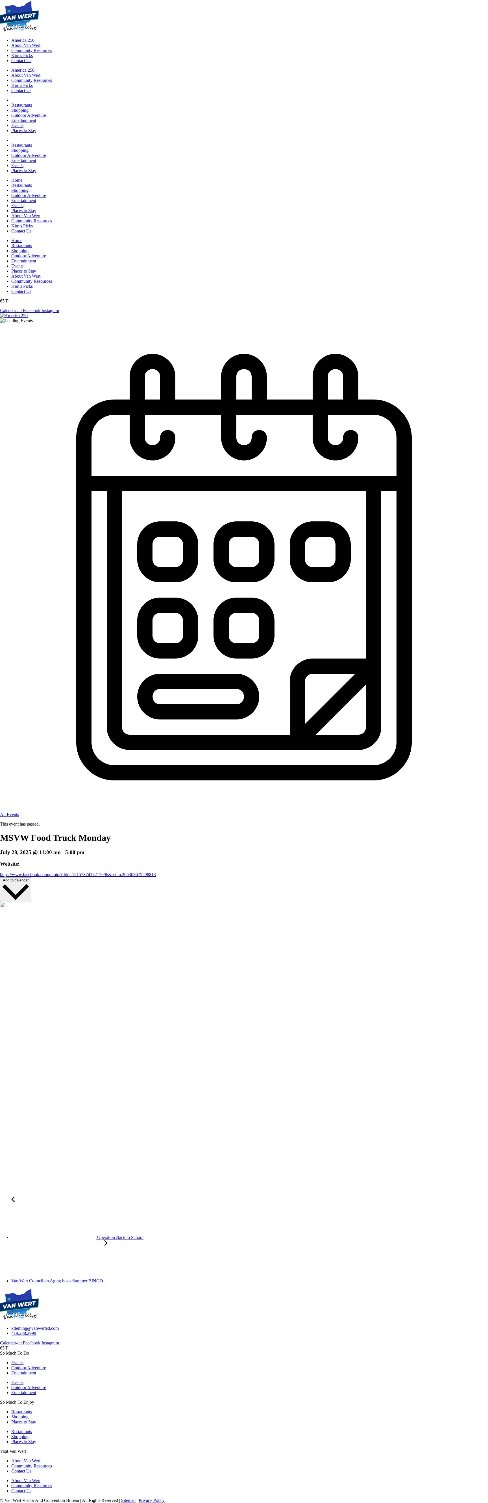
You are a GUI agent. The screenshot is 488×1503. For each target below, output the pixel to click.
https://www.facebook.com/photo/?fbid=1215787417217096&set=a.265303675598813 (78, 874)
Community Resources (31, 50)
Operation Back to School (119, 1237)
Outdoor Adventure (28, 115)
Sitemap (128, 1500)
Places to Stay (23, 130)
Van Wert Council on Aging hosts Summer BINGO (57, 1280)
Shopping (20, 110)
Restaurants (21, 105)
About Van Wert (25, 45)
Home (16, 180)
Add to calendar (16, 880)
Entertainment (23, 120)
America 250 (22, 40)
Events (17, 125)
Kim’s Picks (22, 55)
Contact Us (21, 60)
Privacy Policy (152, 1500)
